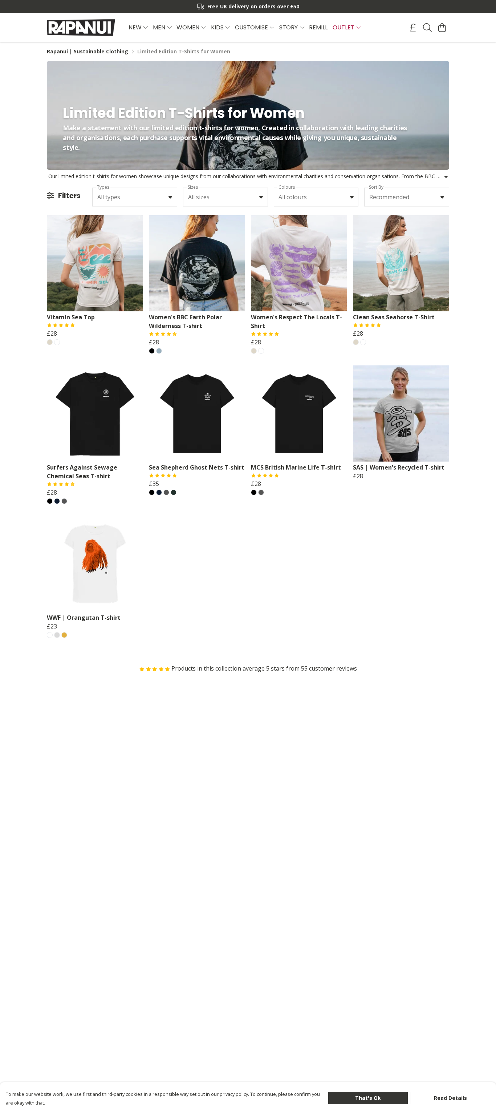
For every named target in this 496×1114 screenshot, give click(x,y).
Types (103, 187)
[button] (170, 197)
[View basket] (442, 27)
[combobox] (134, 197)
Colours (287, 187)
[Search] (427, 27)
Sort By (376, 187)
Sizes (193, 187)
